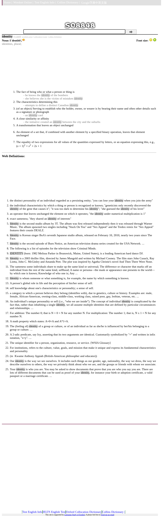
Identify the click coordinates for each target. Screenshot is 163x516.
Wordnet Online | (23, 2)
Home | (8, 2)
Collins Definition (55, 37)
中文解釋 (17, 37)
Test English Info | (45, 2)
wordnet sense (27, 37)
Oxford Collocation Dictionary (84, 511)
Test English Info (32, 511)
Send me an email (107, 515)
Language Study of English (74, 515)
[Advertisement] (79, 68)
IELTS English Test (54, 511)
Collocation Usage (40, 37)
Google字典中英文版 (94, 2)
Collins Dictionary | (68, 2)
